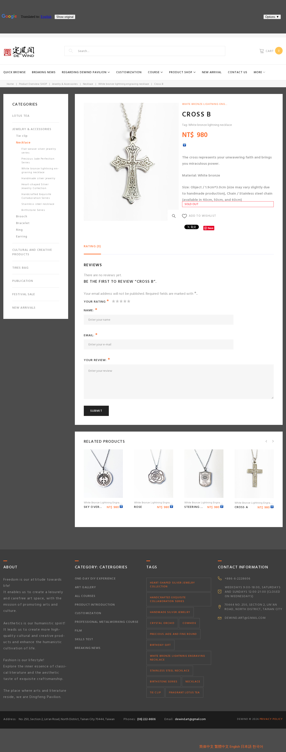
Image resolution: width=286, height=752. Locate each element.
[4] (125, 301)
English (235, 747)
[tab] (92, 248)
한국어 (257, 747)
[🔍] (175, 217)
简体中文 (206, 747)
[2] (117, 301)
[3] (121, 301)
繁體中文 (221, 747)
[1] (113, 301)
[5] (128, 301)
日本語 (246, 747)
